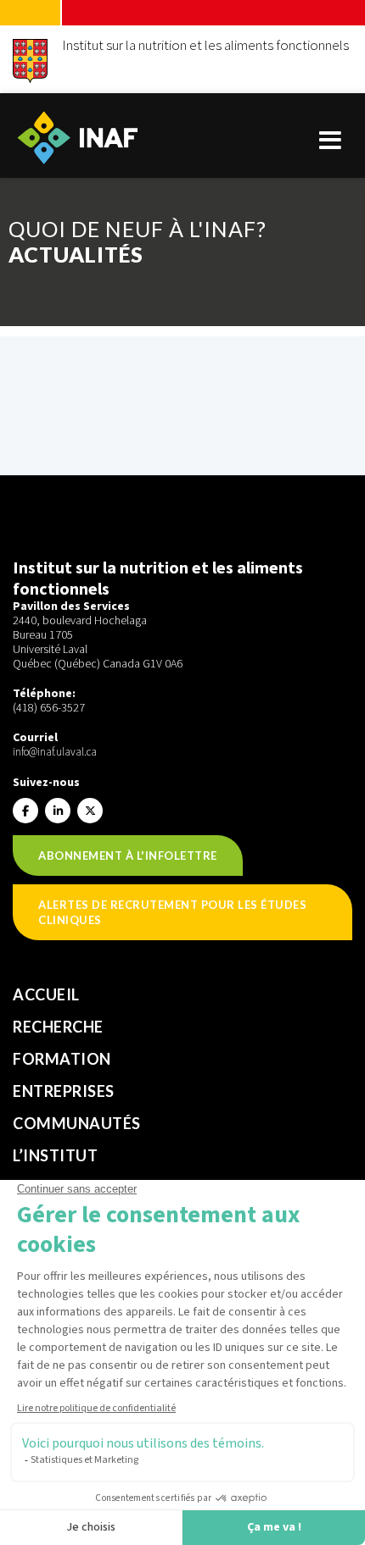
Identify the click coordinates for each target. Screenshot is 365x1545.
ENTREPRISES (64, 1091)
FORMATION (62, 1058)
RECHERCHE (58, 1026)
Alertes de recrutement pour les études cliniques (172, 912)
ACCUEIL (46, 994)
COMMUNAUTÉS (77, 1123)
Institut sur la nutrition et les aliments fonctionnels (205, 44)
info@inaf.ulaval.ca (55, 752)
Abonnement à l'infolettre (127, 855)
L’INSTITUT (55, 1155)
